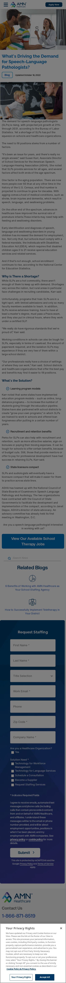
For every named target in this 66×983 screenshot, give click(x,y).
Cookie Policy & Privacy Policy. (21, 969)
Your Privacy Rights (21, 977)
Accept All (45, 977)
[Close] (61, 928)
